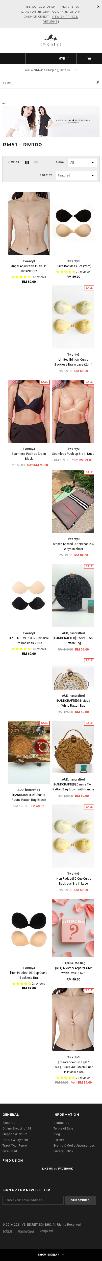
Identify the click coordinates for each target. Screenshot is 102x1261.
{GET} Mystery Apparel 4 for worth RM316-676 (73, 970)
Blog (56, 1134)
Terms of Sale (63, 1128)
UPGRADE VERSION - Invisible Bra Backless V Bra (29, 640)
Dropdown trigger (38, 58)
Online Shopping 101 (17, 1128)
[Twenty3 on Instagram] (32, 1171)
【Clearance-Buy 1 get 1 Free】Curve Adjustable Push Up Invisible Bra (73, 1067)
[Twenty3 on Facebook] (6, 1171)
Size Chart (9, 1151)
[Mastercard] (26, 1231)
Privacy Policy (63, 1151)
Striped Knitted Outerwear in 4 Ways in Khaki (73, 546)
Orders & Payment (15, 1140)
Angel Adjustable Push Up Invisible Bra (28, 268)
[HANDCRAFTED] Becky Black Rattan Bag (73, 640)
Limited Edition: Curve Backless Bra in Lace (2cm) (73, 362)
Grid (27, 162)
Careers (59, 1140)
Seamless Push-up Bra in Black (29, 456)
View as (14, 162)
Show (60, 162)
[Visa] (7, 1231)
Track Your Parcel (14, 1145)
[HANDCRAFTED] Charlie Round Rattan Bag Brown (29, 797)
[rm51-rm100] (51, 121)
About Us (8, 1123)
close (98, 6)
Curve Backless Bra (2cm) (73, 266)
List (36, 162)
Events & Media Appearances (74, 1145)
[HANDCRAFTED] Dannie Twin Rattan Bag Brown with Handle (73, 787)
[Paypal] (46, 1231)
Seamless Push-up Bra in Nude (73, 454)
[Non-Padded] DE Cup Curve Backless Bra (28, 975)
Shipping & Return (14, 1134)
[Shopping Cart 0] (89, 58)
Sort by (46, 175)
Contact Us (61, 1123)
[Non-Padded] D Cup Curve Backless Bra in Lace (73, 881)
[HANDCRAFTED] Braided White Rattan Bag (73, 703)
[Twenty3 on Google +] (19, 1171)
